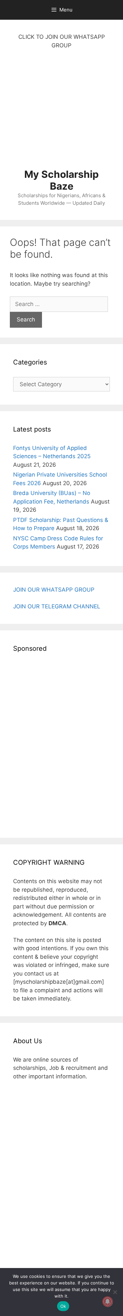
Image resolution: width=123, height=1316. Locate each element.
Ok (63, 1306)
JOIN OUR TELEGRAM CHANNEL (56, 606)
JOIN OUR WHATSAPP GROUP (53, 589)
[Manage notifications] (107, 1301)
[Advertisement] (61, 112)
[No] (115, 1292)
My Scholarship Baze (61, 180)
